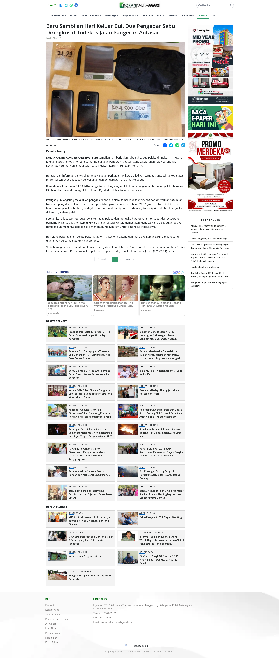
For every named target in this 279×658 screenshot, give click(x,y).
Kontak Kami (52, 609)
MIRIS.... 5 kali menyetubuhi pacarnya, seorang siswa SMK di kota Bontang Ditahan (208, 229)
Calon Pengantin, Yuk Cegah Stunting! (209, 238)
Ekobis (74, 15)
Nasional (173, 15)
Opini (214, 15)
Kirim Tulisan (52, 642)
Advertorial (57, 15)
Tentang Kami (52, 614)
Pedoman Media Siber (57, 619)
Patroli (203, 15)
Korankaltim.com (141, 651)
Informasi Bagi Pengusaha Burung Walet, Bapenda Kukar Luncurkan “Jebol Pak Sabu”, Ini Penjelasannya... (210, 257)
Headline (147, 15)
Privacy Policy (52, 633)
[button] (215, 5)
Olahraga (110, 15)
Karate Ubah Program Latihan (205, 267)
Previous (105, 259)
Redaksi (49, 605)
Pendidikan (188, 15)
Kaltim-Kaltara (90, 15)
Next (128, 259)
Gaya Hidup (129, 15)
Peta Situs (50, 628)
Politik (160, 15)
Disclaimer (51, 637)
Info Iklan (50, 623)
